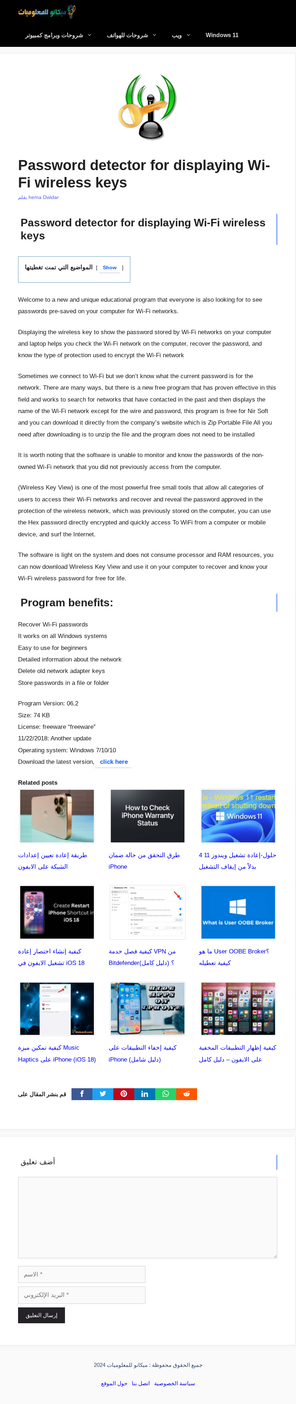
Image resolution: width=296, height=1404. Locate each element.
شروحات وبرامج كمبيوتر (54, 35)
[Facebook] (81, 1094)
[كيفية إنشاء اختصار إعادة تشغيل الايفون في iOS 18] (57, 933)
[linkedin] (144, 1094)
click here (113, 761)
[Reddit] (186, 1094)
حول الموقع (114, 1383)
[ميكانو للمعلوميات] (47, 11)
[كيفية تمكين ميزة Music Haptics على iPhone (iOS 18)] (57, 1030)
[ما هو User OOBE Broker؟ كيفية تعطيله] (238, 933)
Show (110, 267)
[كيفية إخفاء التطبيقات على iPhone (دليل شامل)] (148, 1030)
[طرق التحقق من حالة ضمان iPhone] (148, 837)
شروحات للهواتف (127, 35)
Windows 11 (222, 35)
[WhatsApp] (165, 1094)
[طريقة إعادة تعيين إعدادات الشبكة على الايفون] (57, 837)
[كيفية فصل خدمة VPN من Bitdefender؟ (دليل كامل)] (148, 933)
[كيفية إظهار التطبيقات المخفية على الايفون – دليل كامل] (238, 1030)
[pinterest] (123, 1094)
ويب (177, 35)
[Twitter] (102, 1094)
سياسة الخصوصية (174, 1383)
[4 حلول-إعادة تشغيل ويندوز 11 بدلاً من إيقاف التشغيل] (238, 837)
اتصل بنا (141, 1383)
